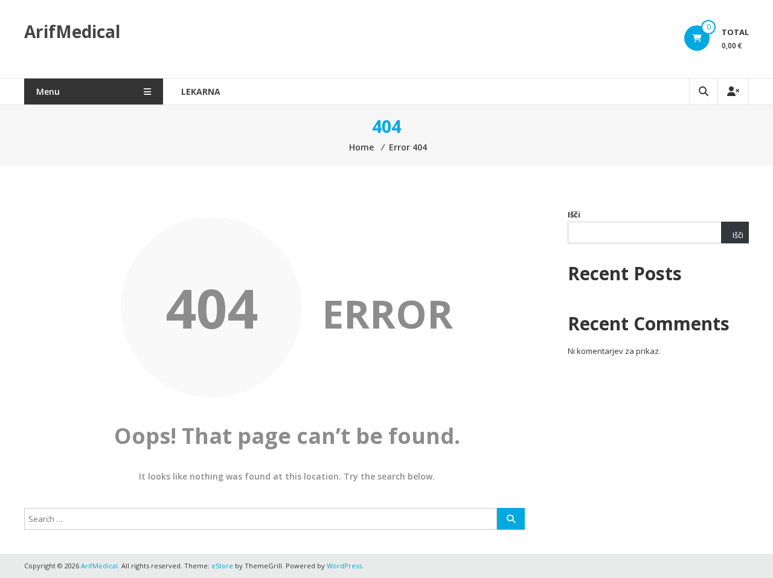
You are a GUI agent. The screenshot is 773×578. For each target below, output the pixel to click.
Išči (574, 214)
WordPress (344, 565)
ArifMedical (72, 31)
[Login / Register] (733, 91)
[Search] (511, 519)
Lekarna (200, 91)
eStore (222, 565)
